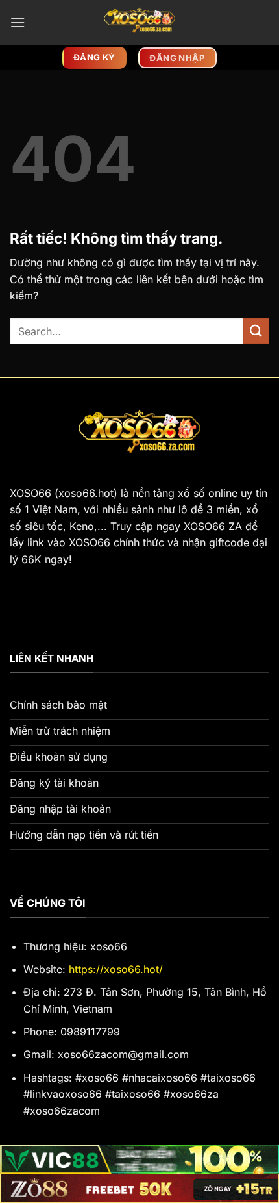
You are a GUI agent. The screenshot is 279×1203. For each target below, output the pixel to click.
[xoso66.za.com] (139, 22)
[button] (17, 22)
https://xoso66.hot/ (116, 969)
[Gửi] (256, 331)
